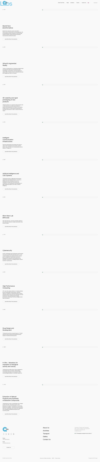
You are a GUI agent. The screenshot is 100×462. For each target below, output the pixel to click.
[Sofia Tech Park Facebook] (4, 434)
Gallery (45, 436)
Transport (46, 433)
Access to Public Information (45, 458)
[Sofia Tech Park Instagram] (11, 434)
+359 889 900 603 (6, 439)
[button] (95, 3)
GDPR (53, 458)
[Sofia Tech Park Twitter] (9, 434)
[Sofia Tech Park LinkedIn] (6, 434)
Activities (46, 431)
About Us (46, 428)
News (68, 2)
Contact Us (84, 2)
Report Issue (57, 458)
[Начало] (5, 3)
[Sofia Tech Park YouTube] (14, 434)
